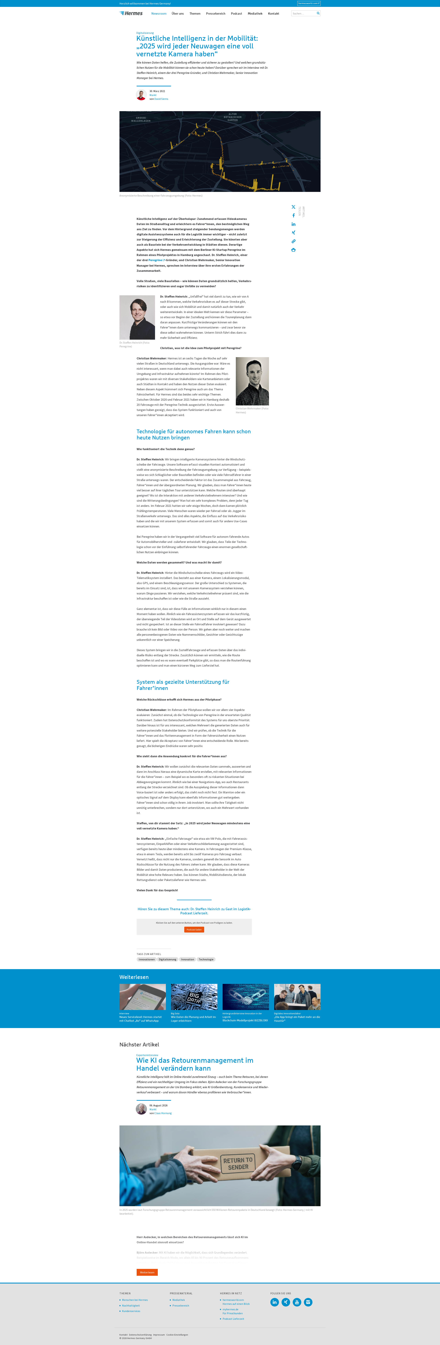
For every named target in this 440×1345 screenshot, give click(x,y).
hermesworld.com (308, 3)
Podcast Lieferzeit (233, 1318)
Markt (153, 95)
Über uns (178, 13)
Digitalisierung (167, 959)
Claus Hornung (163, 1113)
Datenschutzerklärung (140, 1334)
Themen (195, 13)
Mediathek (255, 13)
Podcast (236, 13)
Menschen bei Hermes (135, 1300)
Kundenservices (131, 1311)
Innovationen (147, 959)
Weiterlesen (147, 1272)
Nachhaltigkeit (131, 1305)
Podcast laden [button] (194, 929)
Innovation (187, 959)
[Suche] (318, 13)
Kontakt (273, 13)
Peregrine (155, 260)
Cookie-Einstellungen (177, 1334)
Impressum (159, 1334)
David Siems (161, 99)
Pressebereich (215, 13)
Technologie (206, 959)
